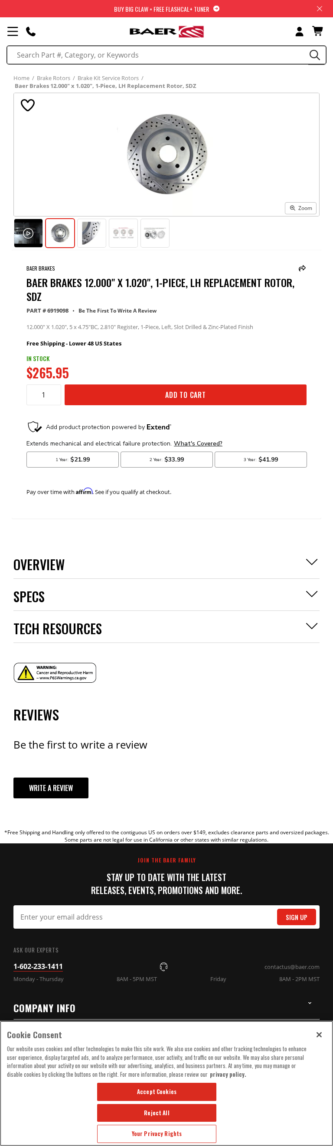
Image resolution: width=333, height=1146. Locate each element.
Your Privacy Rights (157, 1133)
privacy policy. (228, 1074)
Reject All (156, 1112)
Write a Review (51, 788)
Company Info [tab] (44, 1008)
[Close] (319, 1034)
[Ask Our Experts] (31, 31)
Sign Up (296, 917)
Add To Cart (185, 395)
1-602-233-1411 (38, 966)
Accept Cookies (156, 1091)
